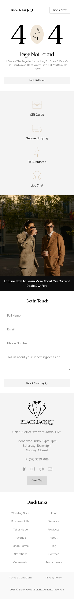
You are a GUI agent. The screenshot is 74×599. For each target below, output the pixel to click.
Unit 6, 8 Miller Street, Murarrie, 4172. (36, 432)
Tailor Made (20, 529)
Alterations (20, 554)
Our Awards (20, 562)
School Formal (20, 546)
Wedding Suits (20, 513)
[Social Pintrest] (41, 469)
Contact (53, 554)
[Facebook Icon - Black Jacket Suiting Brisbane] (24, 469)
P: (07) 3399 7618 (37, 459)
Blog (53, 546)
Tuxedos (20, 537)
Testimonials (54, 562)
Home (53, 513)
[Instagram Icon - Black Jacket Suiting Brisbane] (32, 469)
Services (53, 521)
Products (53, 529)
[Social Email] (50, 469)
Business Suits (20, 521)
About (53, 537)
